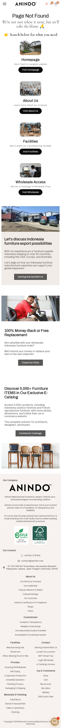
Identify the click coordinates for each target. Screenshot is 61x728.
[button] (55, 721)
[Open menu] (4, 4)
